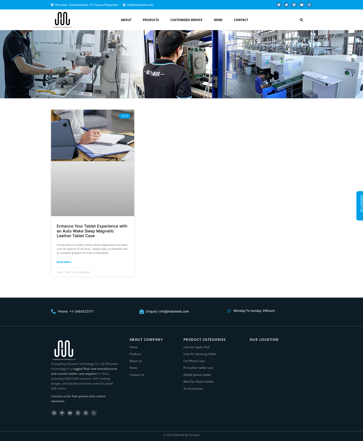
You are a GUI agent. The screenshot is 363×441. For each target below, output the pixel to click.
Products (151, 20)
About (126, 20)
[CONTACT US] (359, 215)
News (218, 20)
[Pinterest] (86, 413)
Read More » (64, 262)
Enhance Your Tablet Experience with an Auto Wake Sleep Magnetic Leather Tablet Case (92, 231)
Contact (241, 20)
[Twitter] (286, 5)
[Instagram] (309, 5)
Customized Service (186, 20)
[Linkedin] (294, 5)
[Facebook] (279, 5)
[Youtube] (301, 5)
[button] (301, 20)
